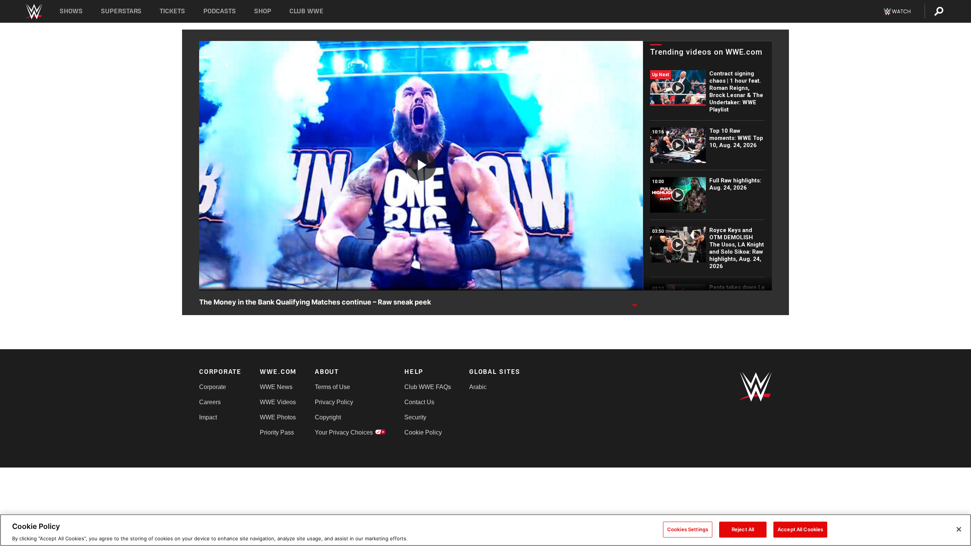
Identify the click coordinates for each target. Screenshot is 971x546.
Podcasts (219, 11)
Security (415, 417)
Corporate (212, 387)
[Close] (959, 529)
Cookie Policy (423, 432)
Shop (262, 11)
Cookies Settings (687, 529)
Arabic (478, 387)
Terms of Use (332, 387)
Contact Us (419, 402)
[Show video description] (634, 302)
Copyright (328, 417)
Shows (71, 11)
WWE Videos (278, 402)
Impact (208, 417)
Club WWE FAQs (427, 387)
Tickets (172, 11)
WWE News (276, 387)
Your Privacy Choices (344, 432)
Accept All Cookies (800, 529)
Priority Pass (277, 432)
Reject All (743, 529)
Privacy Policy (334, 402)
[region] (485, 530)
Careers (210, 402)
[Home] (33, 11)
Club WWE (306, 11)
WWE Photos (278, 417)
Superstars (121, 11)
